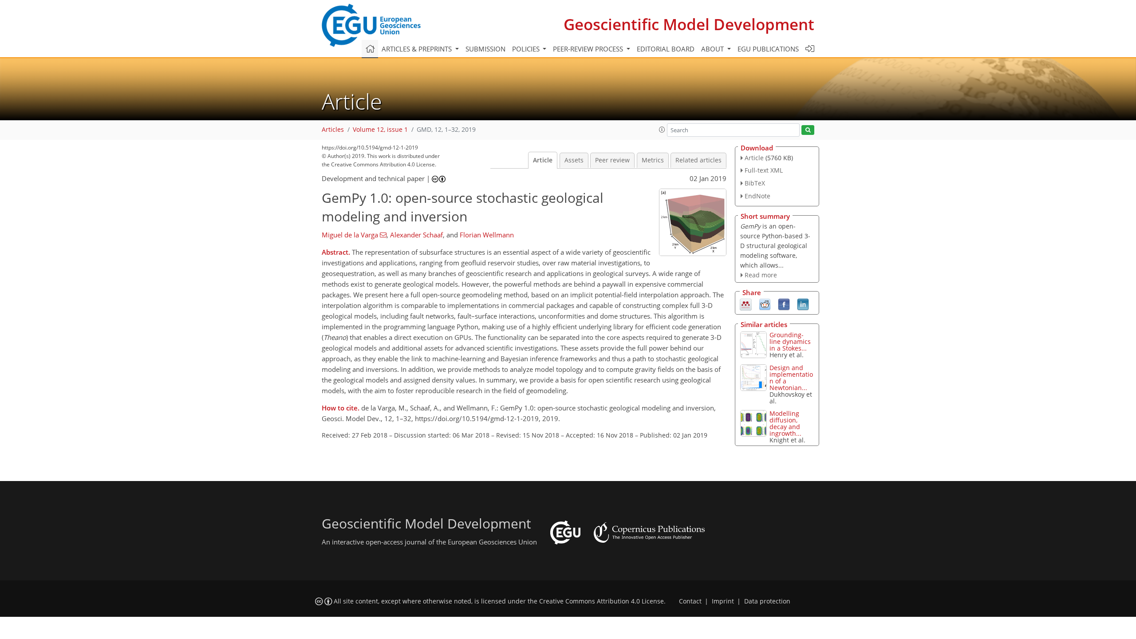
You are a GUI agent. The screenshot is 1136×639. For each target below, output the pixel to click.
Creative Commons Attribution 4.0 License (601, 601)
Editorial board (665, 48)
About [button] (713, 48)
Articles (333, 130)
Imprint (723, 601)
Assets (574, 160)
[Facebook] (784, 304)
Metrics (653, 160)
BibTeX (755, 183)
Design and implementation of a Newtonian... (791, 377)
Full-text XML (764, 170)
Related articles (698, 160)
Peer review (612, 160)
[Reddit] (765, 304)
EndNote (757, 196)
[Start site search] (807, 130)
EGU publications (768, 48)
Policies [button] (526, 48)
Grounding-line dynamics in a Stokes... (790, 341)
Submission (485, 48)
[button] (662, 130)
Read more (761, 275)
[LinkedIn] (803, 304)
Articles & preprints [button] (418, 48)
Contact (690, 601)
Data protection (767, 601)
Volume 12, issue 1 (380, 130)
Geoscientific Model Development (689, 24)
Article (542, 160)
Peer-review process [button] (589, 48)
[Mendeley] (746, 304)
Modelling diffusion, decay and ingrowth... (785, 423)
